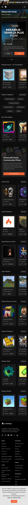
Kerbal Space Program (7, 456)
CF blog (17, 448)
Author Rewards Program (5, 475)
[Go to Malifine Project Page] (9, 225)
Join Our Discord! (19, 443)
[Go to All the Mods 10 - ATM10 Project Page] (9, 345)
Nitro (16, 484)
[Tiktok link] (5, 435)
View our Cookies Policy (14, 497)
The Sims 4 (4, 451)
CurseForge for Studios (20, 479)
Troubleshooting (19, 467)
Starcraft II (4, 454)
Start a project (5, 467)
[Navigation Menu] (2, 7)
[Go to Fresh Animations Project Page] (9, 315)
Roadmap (17, 454)
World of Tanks (5, 461)
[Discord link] (11, 435)
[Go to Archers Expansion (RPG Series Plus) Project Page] (9, 195)
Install (19, 53)
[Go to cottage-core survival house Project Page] (9, 285)
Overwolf (17, 476)
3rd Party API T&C (6, 481)
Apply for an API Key (6, 478)
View (8, 53)
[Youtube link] (8, 435)
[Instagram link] (2, 435)
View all (23, 182)
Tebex (16, 481)
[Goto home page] (5, 7)
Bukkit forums (18, 456)
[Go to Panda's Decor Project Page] (9, 78)
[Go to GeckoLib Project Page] (9, 375)
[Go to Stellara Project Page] (9, 131)
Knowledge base (19, 465)
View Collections (14, 173)
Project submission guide (6, 471)
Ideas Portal (18, 446)
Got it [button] (14, 501)
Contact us (17, 470)
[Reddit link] (17, 435)
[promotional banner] (14, 2)
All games (4, 443)
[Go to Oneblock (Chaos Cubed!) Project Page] (9, 405)
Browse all (23, 94)
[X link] (14, 435)
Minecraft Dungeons (6, 459)
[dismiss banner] (25, 2)
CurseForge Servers (19, 459)
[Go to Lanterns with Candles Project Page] (9, 255)
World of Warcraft (6, 448)
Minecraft (4, 446)
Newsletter (17, 451)
